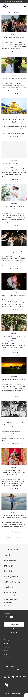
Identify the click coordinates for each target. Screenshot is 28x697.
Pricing (6, 606)
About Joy (7, 654)
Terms (5, 663)
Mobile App (9, 587)
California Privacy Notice (10, 666)
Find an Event (14, 632)
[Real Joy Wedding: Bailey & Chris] (14, 149)
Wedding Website (11, 549)
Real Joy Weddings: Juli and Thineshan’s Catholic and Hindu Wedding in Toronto (14, 472)
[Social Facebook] (13, 676)
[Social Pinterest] (9, 676)
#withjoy (23, 676)
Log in (14, 628)
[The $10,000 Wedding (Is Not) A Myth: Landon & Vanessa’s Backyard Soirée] (14, 409)
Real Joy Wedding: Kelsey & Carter (14, 252)
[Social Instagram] (5, 676)
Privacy (10, 663)
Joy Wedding (7, 613)
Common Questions (10, 599)
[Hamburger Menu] (25, 6)
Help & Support (9, 602)
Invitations (8, 565)
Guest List (8, 555)
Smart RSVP (9, 571)
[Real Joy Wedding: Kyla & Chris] (14, 322)
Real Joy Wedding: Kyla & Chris (14, 336)
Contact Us (7, 657)
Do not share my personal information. (14, 670)
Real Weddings (14, 34)
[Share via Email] (17, 52)
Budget (10, 419)
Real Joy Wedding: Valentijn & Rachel (14, 207)
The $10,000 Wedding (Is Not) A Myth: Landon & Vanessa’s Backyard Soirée (14, 425)
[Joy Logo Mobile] (5, 6)
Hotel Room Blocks (12, 581)
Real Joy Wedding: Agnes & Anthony (14, 295)
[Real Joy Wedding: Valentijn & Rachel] (14, 192)
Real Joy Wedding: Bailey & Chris (14, 163)
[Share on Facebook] (12, 52)
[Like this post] (10, 52)
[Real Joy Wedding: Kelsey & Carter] (14, 238)
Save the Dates (10, 560)
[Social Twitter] (17, 676)
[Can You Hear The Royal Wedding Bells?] (14, 106)
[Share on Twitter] (13, 52)
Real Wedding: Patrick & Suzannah (14, 79)
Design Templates (10, 593)
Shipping (6, 640)
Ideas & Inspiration (10, 596)
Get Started (14, 624)
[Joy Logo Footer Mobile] (14, 685)
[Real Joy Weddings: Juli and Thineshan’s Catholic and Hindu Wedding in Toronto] (14, 456)
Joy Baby (8, 617)
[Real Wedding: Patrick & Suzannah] (14, 65)
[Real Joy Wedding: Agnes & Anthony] (14, 281)
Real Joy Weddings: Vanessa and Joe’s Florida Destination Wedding (14, 517)
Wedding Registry (11, 576)
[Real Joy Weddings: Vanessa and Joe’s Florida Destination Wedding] (14, 501)
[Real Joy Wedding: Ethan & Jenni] (14, 23)
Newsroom (7, 647)
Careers (6, 650)
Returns (6, 643)
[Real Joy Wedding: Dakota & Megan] (14, 365)
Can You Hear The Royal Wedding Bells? (14, 121)
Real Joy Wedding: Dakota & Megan (14, 379)
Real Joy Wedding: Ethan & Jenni (14, 38)
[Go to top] (26, 695)
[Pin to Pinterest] (15, 52)
